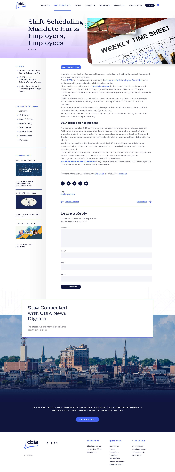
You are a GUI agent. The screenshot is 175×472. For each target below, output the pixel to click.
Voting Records (138, 452)
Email (63, 263)
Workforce (23, 140)
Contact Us (114, 446)
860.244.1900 (92, 452)
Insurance (103, 5)
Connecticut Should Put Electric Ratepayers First (30, 71)
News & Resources (61, 5)
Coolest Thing (135, 5)
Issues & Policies (26, 119)
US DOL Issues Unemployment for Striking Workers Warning (30, 79)
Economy (23, 111)
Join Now (150, 5)
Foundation (90, 5)
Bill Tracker (136, 455)
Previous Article (72, 202)
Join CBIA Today (87, 419)
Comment (65, 228)
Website (63, 274)
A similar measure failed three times (78, 161)
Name (63, 251)
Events (78, 5)
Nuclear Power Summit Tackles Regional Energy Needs (30, 88)
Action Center (138, 446)
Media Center (25, 127)
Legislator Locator (139, 449)
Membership (119, 5)
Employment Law (68, 194)
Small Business (25, 136)
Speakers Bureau (116, 464)
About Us (45, 5)
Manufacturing (25, 123)
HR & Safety (24, 115)
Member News (25, 131)
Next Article (142, 202)
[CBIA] (21, 5)
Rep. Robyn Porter (101, 86)
